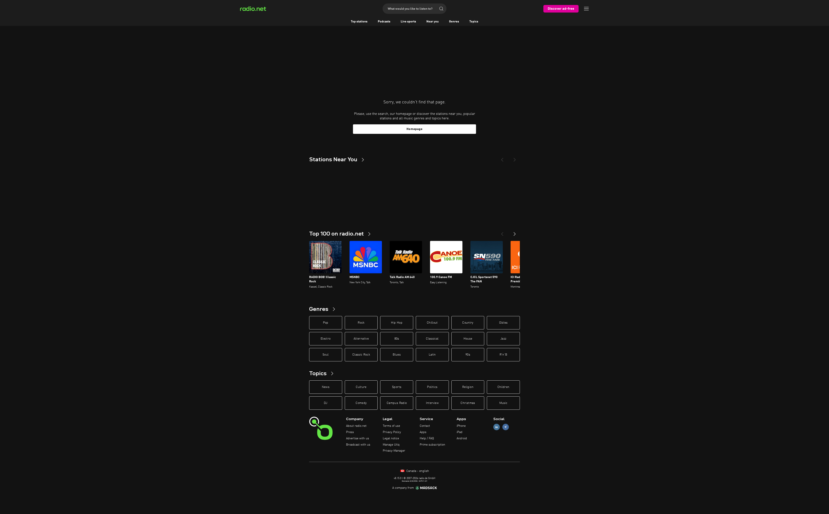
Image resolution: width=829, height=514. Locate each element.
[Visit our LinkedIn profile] (496, 427)
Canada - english (417, 471)
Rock (361, 322)
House (468, 338)
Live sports (408, 21)
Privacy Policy (392, 432)
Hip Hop (396, 322)
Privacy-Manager (394, 450)
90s (467, 354)
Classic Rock (361, 354)
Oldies (503, 322)
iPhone (461, 425)
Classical (432, 338)
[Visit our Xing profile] (505, 427)
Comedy (361, 403)
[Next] (514, 158)
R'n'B (503, 354)
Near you (432, 21)
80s (396, 338)
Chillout (432, 322)
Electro (326, 338)
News (325, 387)
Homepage (415, 129)
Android (462, 438)
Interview (432, 403)
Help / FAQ (427, 438)
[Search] (441, 8)
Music (503, 403)
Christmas (467, 403)
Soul (326, 354)
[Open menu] (586, 8)
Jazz (503, 338)
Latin (432, 354)
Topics (473, 21)
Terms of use (391, 425)
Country (467, 322)
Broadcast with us (358, 444)
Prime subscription (432, 444)
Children (503, 387)
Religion (467, 387)
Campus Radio (397, 403)
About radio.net (356, 425)
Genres (454, 21)
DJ (325, 403)
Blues (397, 354)
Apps (423, 432)
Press (350, 432)
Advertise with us (357, 438)
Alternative (361, 338)
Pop (325, 322)
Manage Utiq (391, 444)
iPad (459, 432)
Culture (361, 387)
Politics (432, 387)
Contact (425, 425)
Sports (396, 387)
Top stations (359, 21)
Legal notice (391, 438)
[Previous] (502, 158)
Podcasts (384, 21)
